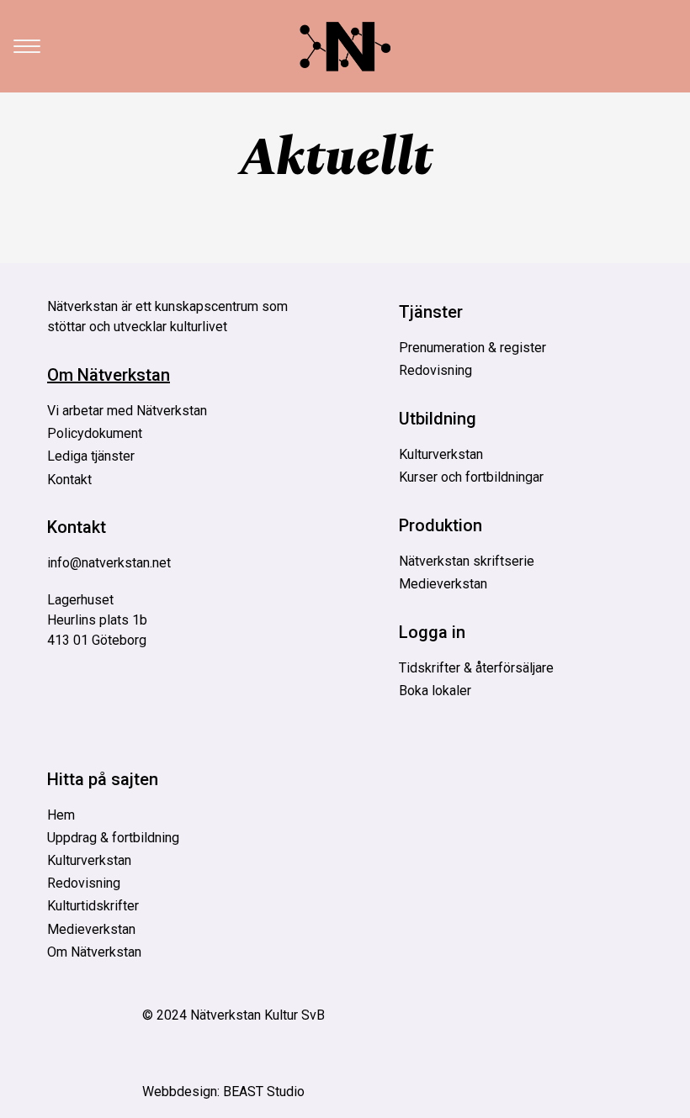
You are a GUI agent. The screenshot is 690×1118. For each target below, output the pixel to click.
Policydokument (94, 433)
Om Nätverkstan (108, 375)
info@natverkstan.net (109, 563)
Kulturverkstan (441, 454)
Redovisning (435, 370)
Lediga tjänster (91, 456)
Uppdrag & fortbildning (113, 838)
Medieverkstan (443, 584)
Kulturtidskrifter (93, 906)
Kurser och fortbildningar (471, 477)
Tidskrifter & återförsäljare (476, 668)
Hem (61, 815)
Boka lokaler (435, 691)
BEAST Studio (264, 1092)
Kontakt (69, 480)
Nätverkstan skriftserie (466, 561)
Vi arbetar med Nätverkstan (127, 411)
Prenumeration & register (472, 348)
